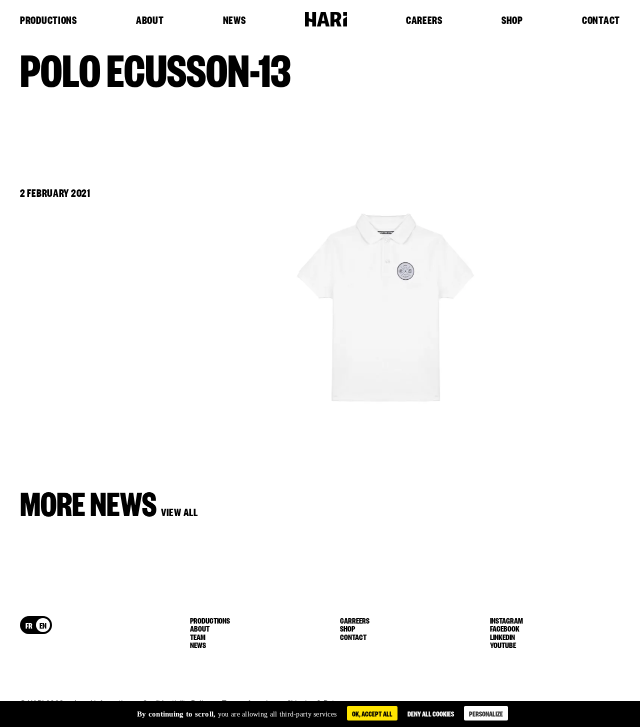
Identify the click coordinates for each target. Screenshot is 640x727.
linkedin (502, 636)
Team (198, 636)
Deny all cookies (431, 713)
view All (179, 511)
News (234, 20)
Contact (601, 20)
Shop (512, 20)
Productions (48, 20)
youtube (503, 644)
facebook (505, 628)
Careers (424, 20)
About (150, 20)
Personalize (486, 713)
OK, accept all (372, 713)
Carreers (355, 620)
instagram (506, 620)
